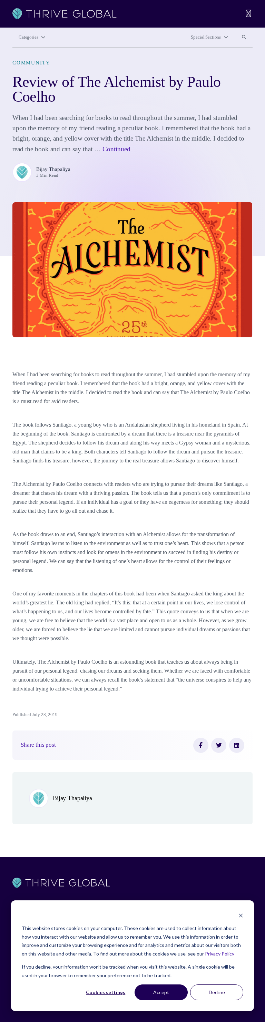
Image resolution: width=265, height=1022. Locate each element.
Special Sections (206, 37)
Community (31, 62)
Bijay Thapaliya (53, 169)
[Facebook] (200, 745)
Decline (217, 992)
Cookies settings (105, 992)
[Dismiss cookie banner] (240, 915)
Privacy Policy (219, 954)
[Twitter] (218, 745)
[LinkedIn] (236, 745)
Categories (28, 37)
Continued (116, 149)
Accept (161, 992)
